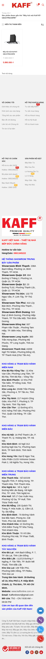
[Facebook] (27, 652)
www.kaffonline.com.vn (23, 591)
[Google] (32, 652)
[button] (19, 392)
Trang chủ (6, 13)
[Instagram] (36, 652)
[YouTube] (41, 652)
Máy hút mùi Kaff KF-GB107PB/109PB (10, 53)
